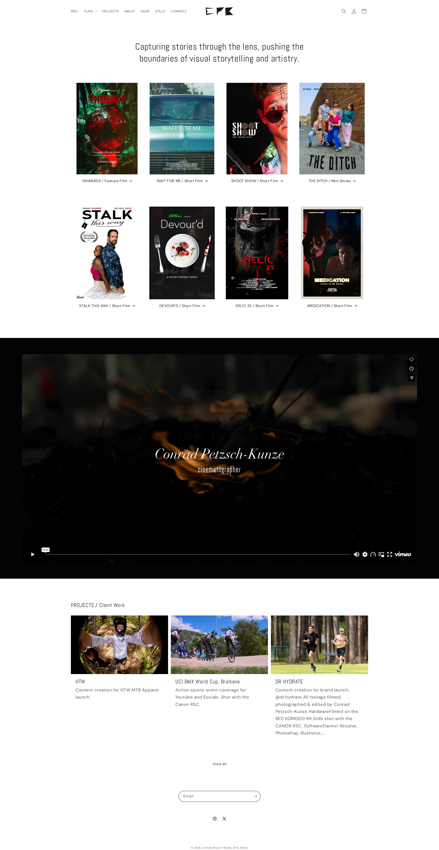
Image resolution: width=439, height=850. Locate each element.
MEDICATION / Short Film (329, 305)
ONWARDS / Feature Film (104, 180)
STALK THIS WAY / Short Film (104, 305)
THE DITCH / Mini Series (330, 180)
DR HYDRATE (289, 681)
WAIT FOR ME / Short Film (180, 180)
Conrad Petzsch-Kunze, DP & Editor (225, 847)
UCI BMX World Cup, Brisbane (207, 681)
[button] (90, 11)
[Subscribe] (255, 796)
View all (219, 764)
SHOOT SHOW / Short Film (254, 180)
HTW (80, 681)
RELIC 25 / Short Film (255, 305)
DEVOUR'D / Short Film (179, 305)
